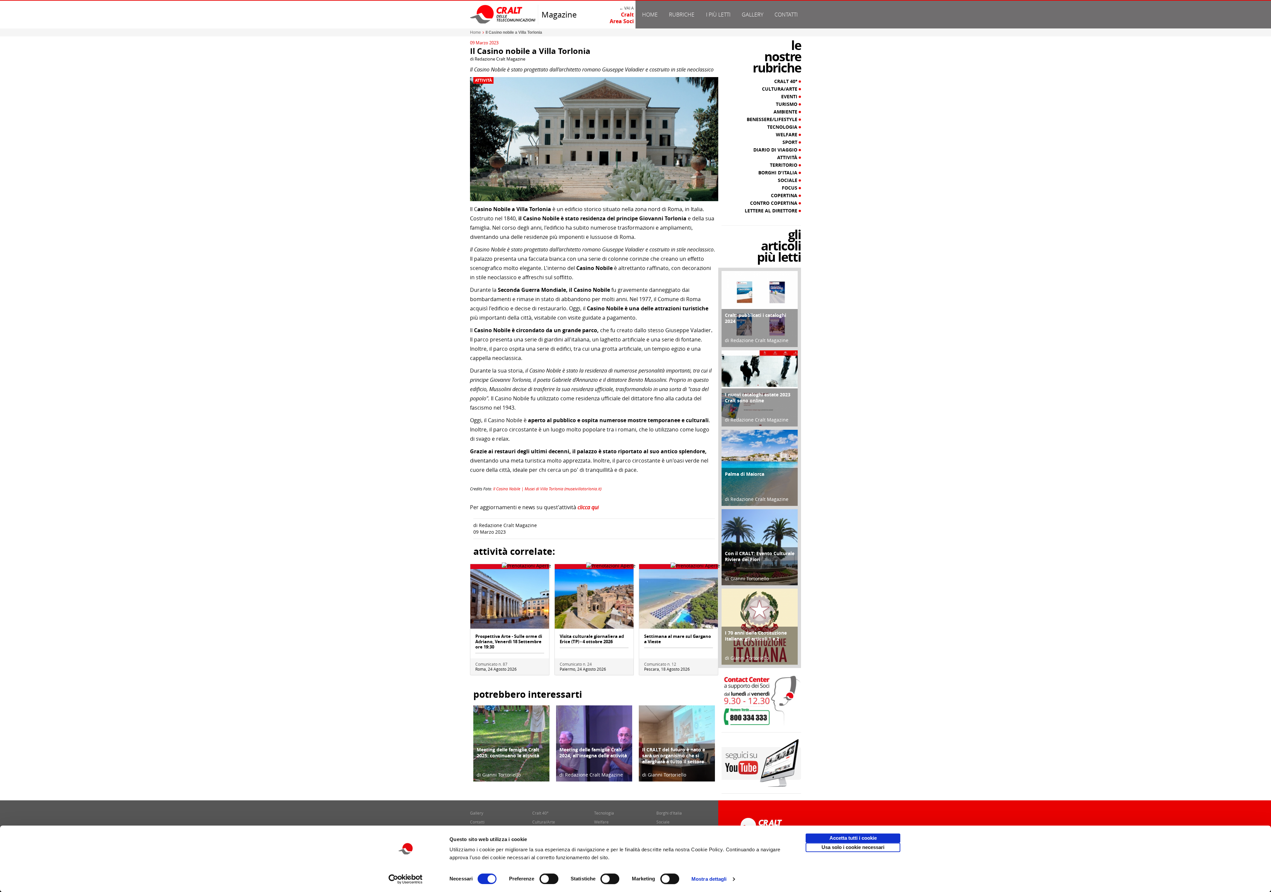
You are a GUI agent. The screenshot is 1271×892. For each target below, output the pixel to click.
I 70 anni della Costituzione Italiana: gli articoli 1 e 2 (756, 636)
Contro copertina (774, 203)
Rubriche (681, 14)
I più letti (718, 14)
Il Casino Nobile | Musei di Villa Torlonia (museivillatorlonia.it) (547, 488)
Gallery (752, 14)
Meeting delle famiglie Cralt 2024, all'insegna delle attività (593, 752)
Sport (790, 142)
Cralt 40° (786, 81)
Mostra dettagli (709, 879)
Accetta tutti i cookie (853, 838)
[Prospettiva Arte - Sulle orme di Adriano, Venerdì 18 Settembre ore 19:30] (509, 598)
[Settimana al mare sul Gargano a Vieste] (678, 598)
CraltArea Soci (622, 18)
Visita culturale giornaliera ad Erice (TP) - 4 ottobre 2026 (592, 639)
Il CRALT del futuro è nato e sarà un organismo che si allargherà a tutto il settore (673, 755)
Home (650, 14)
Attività (483, 80)
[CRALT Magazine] (503, 14)
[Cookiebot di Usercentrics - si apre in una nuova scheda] (406, 879)
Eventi (790, 97)
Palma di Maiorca (744, 474)
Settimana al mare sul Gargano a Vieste (677, 639)
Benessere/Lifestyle (773, 119)
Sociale (788, 180)
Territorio (784, 165)
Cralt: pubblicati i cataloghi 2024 (755, 318)
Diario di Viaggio (776, 150)
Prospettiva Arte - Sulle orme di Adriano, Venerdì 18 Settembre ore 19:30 (508, 641)
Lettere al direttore (772, 211)
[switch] (549, 878)
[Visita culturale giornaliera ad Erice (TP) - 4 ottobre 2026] (594, 598)
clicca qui (588, 507)
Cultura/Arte (780, 89)
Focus (790, 188)
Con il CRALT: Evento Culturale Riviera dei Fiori (759, 556)
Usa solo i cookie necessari (853, 847)
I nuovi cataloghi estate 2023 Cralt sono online (757, 397)
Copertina (785, 196)
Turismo (787, 104)
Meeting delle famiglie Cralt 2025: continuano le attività (508, 752)
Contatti (786, 14)
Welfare (787, 135)
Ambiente (786, 112)
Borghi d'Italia (778, 173)
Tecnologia (783, 127)
